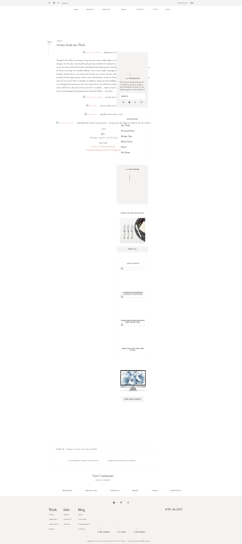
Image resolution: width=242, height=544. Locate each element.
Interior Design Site (113, 150)
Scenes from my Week (89, 449)
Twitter (103, 147)
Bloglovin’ (100, 150)
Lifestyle (59, 41)
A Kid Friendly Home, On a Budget (83, 460)
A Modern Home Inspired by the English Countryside (132, 293)
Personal (77, 449)
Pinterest (95, 147)
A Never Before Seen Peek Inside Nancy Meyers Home (133, 321)
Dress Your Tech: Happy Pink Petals (133, 349)
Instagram (90, 150)
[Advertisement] (134, 443)
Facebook (111, 147)
